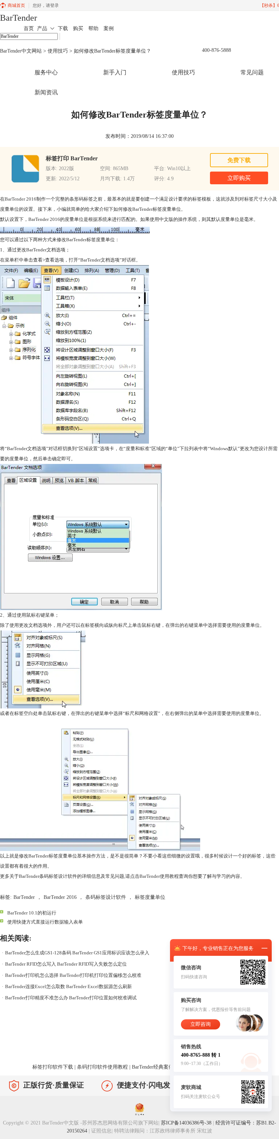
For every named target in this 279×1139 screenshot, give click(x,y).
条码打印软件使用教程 (102, 1067)
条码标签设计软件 (105, 897)
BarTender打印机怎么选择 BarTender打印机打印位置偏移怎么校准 (73, 975)
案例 (109, 28)
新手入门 (114, 72)
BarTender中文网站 (21, 51)
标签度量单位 (150, 897)
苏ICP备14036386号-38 (186, 1123)
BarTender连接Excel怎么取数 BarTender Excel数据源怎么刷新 (68, 986)
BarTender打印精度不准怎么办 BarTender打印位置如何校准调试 (71, 997)
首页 (29, 28)
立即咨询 (200, 1024)
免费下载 (239, 160)
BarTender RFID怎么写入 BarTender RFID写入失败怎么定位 (66, 964)
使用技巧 (58, 51)
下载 (63, 28)
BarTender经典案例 (153, 1067)
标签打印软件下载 (52, 1067)
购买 (78, 28)
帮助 (93, 28)
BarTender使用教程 (159, 876)
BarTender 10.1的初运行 (31, 913)
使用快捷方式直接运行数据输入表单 (45, 922)
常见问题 (252, 72)
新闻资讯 (46, 92)
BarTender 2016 (20, 199)
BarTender (18, 17)
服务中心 (46, 72)
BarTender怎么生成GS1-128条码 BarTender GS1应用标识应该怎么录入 (77, 952)
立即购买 (239, 178)
